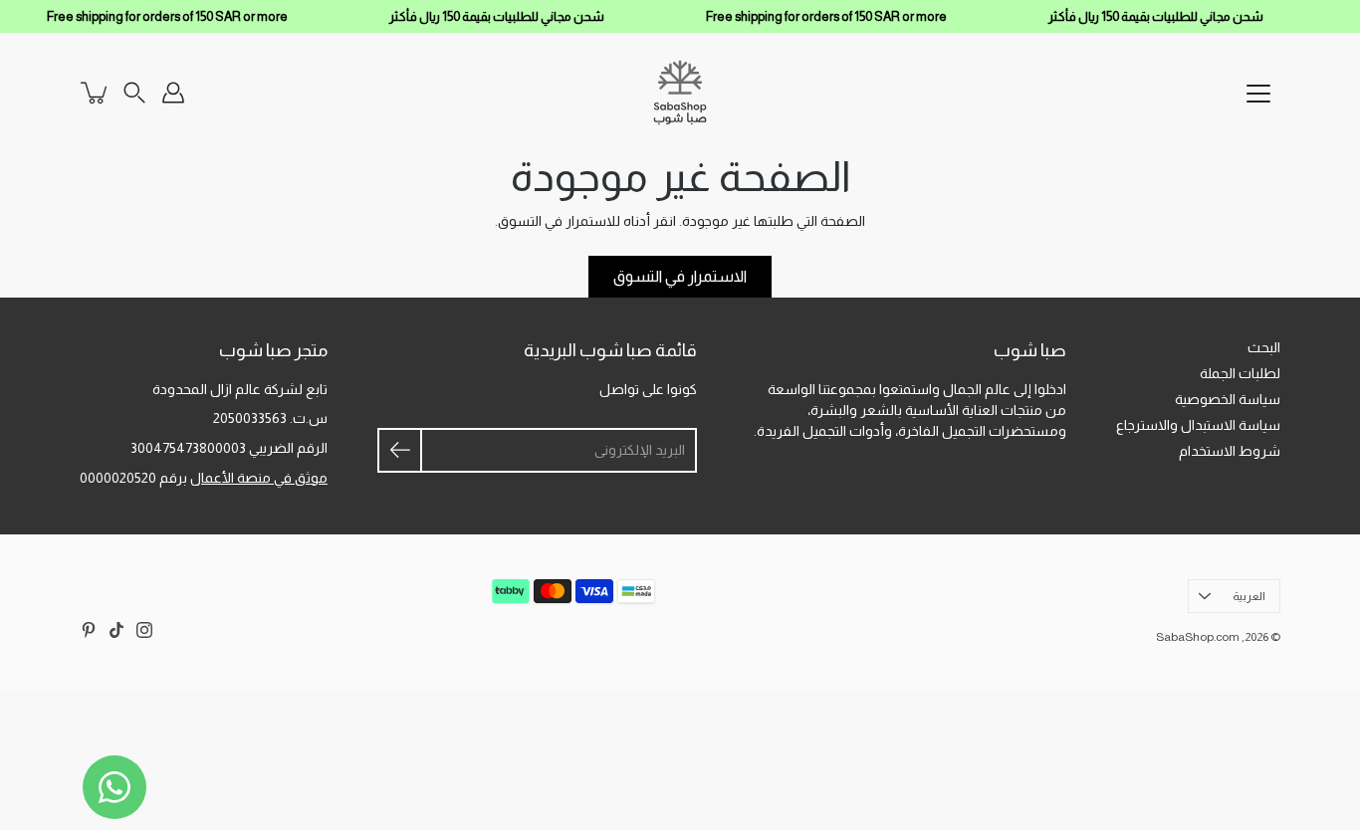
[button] (134, 93)
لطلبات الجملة (1240, 373)
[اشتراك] (399, 450)
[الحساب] (173, 92)
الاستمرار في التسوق (680, 276)
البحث (1263, 347)
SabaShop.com (1198, 637)
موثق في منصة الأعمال (259, 478)
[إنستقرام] (144, 630)
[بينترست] (89, 630)
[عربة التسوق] (96, 92)
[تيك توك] (116, 630)
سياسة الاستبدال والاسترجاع (1198, 425)
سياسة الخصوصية (1227, 399)
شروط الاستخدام (1229, 451)
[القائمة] (1258, 93)
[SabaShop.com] (680, 92)
